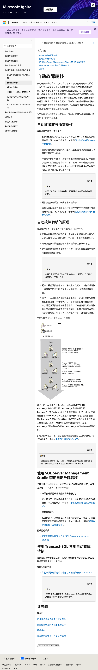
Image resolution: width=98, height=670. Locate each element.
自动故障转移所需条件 (48, 55)
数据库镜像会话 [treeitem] (11, 60)
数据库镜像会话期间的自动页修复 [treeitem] (18, 112)
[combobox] (17, 46)
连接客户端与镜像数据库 (67, 439)
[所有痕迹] (39, 43)
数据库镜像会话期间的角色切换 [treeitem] (18, 76)
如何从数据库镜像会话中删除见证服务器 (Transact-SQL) (67, 572)
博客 (26, 664)
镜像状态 (41, 630)
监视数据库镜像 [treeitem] (11, 131)
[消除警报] (93, 5)
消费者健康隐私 (54, 664)
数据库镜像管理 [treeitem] (11, 126)
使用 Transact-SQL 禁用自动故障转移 (54, 65)
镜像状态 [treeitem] (8, 117)
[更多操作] (93, 43)
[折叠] (31, 41)
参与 (35, 664)
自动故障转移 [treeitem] (12, 82)
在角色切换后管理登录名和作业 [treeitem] (18, 98)
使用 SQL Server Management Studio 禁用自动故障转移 (62, 62)
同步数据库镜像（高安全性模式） (52, 636)
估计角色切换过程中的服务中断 (51, 619)
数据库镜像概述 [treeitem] (11, 56)
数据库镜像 (48, 43)
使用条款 (69, 664)
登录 (93, 22)
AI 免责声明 (6, 664)
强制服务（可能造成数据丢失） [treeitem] (19, 92)
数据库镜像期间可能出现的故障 (51, 624)
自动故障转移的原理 (47, 58)
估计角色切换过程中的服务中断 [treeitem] (18, 106)
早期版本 (18, 664)
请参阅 (42, 69)
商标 (78, 664)
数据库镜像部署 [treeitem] (11, 121)
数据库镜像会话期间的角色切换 (68, 43)
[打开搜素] (87, 22)
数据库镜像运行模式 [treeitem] (13, 65)
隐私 (42, 664)
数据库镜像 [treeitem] (9, 51)
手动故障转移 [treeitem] (12, 87)
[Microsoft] (4, 22)
